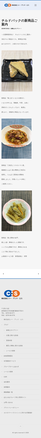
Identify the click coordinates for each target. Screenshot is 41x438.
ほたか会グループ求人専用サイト (15, 397)
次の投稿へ (29, 273)
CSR (5, 377)
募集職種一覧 (8, 392)
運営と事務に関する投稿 (14, 345)
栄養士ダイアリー (15, 28)
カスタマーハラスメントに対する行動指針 (18, 413)
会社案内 (7, 382)
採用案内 (7, 387)
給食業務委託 (8, 356)
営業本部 (9, 340)
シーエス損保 (10, 351)
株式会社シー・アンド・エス (13, 319)
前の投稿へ (12, 273)
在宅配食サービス (10, 361)
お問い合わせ (8, 402)
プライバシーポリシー (11, 407)
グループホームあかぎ (11, 366)
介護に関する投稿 (12, 335)
